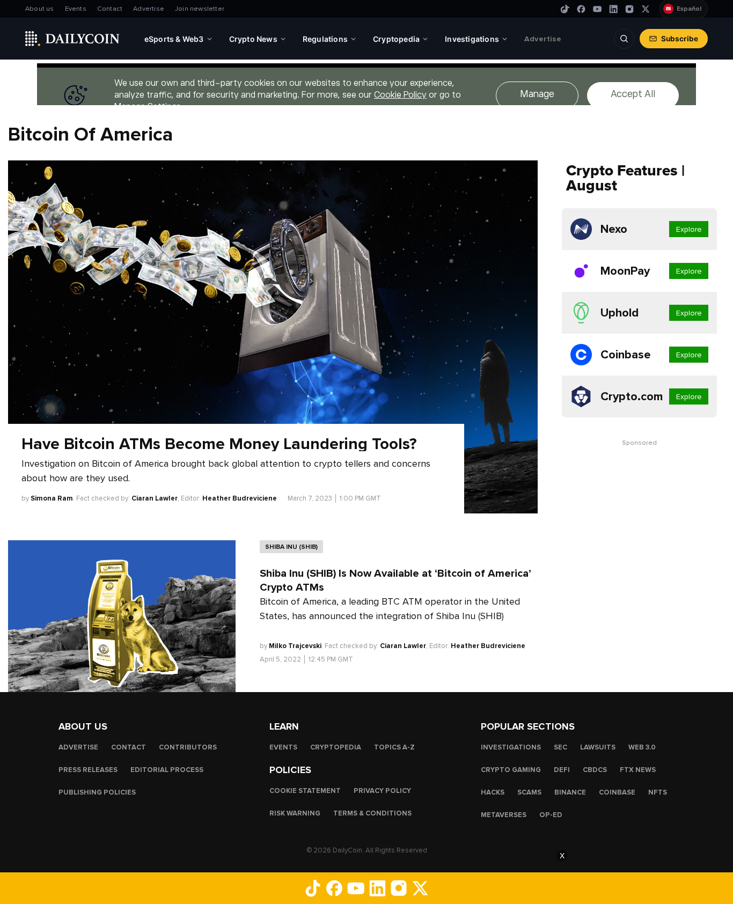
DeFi (562, 770)
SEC (560, 747)
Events (75, 9)
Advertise (148, 9)
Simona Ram (52, 498)
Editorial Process (166, 770)
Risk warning (294, 813)
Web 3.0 (642, 747)
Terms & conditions (372, 813)
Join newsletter (199, 9)
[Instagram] (629, 9)
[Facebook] (581, 9)
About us (39, 9)
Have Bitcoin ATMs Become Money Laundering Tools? (219, 444)
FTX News (638, 770)
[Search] (624, 38)
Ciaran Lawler (154, 498)
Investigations (511, 747)
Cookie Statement (305, 791)
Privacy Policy (382, 791)
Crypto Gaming (511, 770)
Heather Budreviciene (239, 498)
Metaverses (503, 815)
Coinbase (617, 792)
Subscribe (679, 38)
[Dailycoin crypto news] (72, 38)
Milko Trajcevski (295, 646)
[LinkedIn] (613, 9)
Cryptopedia (335, 747)
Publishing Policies (97, 792)
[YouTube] (597, 9)
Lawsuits (597, 747)
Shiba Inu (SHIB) (291, 546)
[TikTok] (565, 9)
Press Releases (88, 770)
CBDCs (595, 770)
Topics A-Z (394, 747)
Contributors (188, 747)
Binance (570, 792)
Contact (109, 9)
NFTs (657, 792)
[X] (645, 9)
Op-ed (550, 815)
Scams (529, 792)
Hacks (492, 792)
